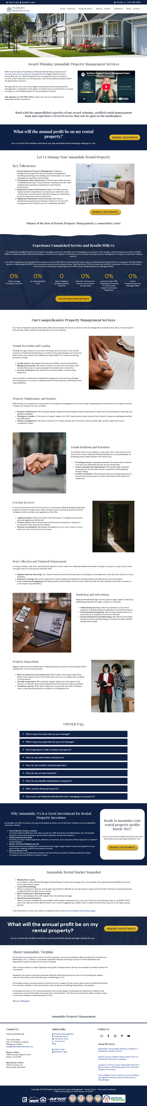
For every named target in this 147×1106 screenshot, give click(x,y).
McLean (135, 1065)
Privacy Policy (90, 1089)
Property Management (64, 1034)
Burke (112, 1051)
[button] (73, 734)
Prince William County (108, 1075)
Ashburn (133, 1049)
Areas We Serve (61, 1036)
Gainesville (103, 1059)
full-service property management (28, 74)
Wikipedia (24, 1001)
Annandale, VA (11, 823)
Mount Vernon (104, 1067)
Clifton (119, 1051)
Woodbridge (103, 1080)
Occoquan (111, 1069)
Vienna (120, 1077)
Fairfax (122, 1057)
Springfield (103, 1077)
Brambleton (103, 1051)
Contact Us (60, 1041)
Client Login (13, 2)
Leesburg (122, 1059)
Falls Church (131, 1057)
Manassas (126, 1065)
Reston (122, 1075)
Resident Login (28, 2)
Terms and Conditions (106, 1089)
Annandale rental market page (82, 911)
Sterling (112, 1077)
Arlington (124, 1049)
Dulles (115, 1057)
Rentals (120, 2)
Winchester (130, 1077)
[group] (14, 278)
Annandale (17, 957)
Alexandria (102, 1049)
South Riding (132, 1075)
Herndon (113, 1059)
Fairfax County (104, 1057)
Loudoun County (105, 1065)
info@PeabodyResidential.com (19, 1046)
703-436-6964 (134, 2)
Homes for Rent (61, 1039)
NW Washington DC (121, 1067)
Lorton (117, 1065)
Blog (54, 1043)
